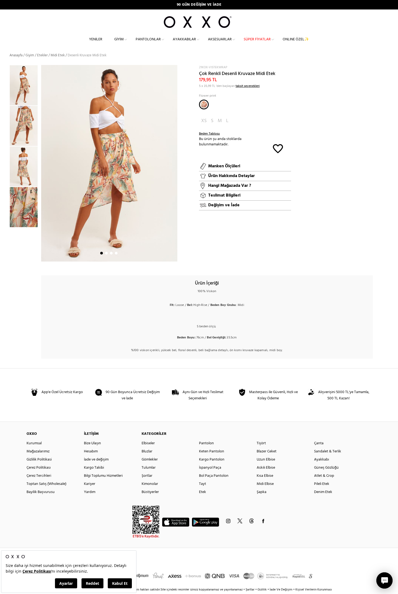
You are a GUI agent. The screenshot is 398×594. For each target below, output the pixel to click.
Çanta (319, 443)
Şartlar (250, 589)
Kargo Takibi (94, 468)
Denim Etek (323, 492)
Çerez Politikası (39, 468)
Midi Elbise (265, 484)
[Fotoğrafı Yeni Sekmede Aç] (174, 68)
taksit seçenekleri (248, 86)
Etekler (42, 55)
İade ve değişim (96, 459)
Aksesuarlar (220, 39)
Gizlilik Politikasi (39, 459)
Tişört (261, 443)
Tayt (202, 484)
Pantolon (206, 443)
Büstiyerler (150, 492)
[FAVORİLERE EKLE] (278, 148)
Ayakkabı (321, 459)
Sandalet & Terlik (327, 451)
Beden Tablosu (209, 133)
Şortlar (147, 476)
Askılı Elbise (266, 468)
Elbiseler (148, 443)
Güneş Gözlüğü (326, 468)
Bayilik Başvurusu (41, 492)
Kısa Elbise (265, 476)
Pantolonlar (148, 39)
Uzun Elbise (266, 459)
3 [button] (111, 253)
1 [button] (101, 253)
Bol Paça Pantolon (214, 476)
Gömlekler (150, 459)
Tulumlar (149, 468)
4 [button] (116, 253)
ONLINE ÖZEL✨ (296, 39)
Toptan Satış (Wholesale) (46, 484)
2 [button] (106, 253)
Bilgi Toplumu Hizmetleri (103, 476)
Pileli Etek (321, 484)
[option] (25, 85)
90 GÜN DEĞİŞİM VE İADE (199, 5)
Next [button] (44, 163)
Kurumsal (34, 443)
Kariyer (89, 484)
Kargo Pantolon (211, 459)
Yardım (89, 492)
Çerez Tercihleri (39, 476)
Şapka (261, 492)
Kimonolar (150, 484)
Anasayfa (15, 55)
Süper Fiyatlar (257, 39)
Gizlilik (262, 589)
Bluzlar (147, 451)
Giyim (119, 39)
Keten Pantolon (211, 451)
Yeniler (95, 39)
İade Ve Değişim (281, 589)
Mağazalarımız (38, 451)
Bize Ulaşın (92, 443)
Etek (202, 492)
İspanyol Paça (210, 468)
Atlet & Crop (324, 476)
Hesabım (91, 451)
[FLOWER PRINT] (204, 104)
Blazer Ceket (266, 451)
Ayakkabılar (184, 39)
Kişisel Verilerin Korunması (313, 589)
